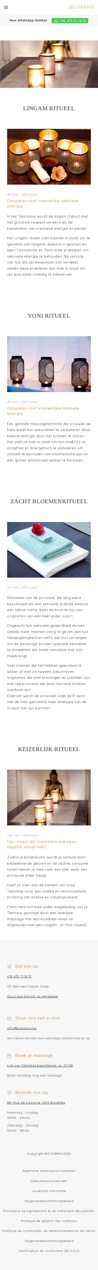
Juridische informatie (49, 1191)
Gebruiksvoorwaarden (49, 1181)
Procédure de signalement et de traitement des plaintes (48, 1211)
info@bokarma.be (22, 1028)
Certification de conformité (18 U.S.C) (49, 1251)
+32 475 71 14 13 (19, 976)
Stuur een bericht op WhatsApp (32, 996)
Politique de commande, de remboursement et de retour (49, 1231)
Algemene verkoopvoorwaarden (49, 1171)
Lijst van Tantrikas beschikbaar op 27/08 (40, 1065)
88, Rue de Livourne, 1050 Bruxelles (36, 1102)
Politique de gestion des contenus (49, 1221)
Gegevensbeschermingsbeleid (49, 1201)
